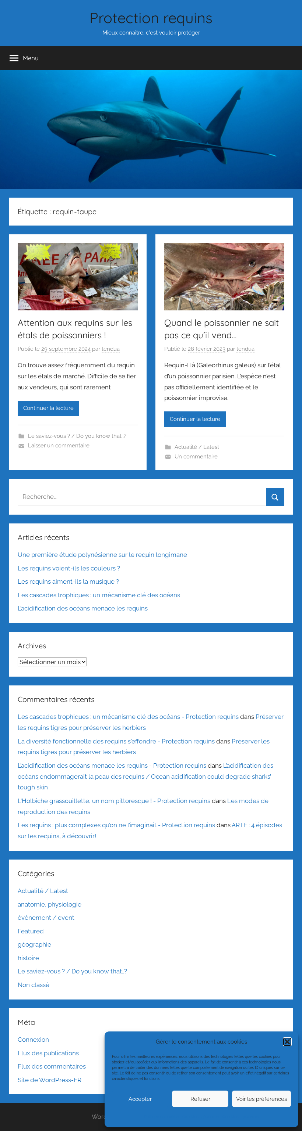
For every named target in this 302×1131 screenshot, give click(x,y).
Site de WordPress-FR (49, 1080)
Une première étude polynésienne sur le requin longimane (102, 554)
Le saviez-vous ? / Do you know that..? (77, 436)
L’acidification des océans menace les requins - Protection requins (112, 765)
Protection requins (151, 17)
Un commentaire (196, 456)
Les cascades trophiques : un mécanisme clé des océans (99, 595)
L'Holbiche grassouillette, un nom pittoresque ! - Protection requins (114, 800)
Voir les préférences (261, 1099)
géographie (34, 944)
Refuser (200, 1099)
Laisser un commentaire (58, 445)
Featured (31, 931)
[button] (287, 1041)
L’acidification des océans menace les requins (83, 608)
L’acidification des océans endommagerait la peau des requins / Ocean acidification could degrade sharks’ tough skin (145, 776)
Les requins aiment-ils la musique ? (68, 581)
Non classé (33, 984)
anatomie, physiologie (49, 904)
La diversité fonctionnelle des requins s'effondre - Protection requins (116, 741)
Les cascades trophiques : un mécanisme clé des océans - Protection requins (128, 716)
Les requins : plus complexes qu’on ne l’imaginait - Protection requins (116, 825)
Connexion (33, 1039)
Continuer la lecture (48, 408)
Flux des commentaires (52, 1066)
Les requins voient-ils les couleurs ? (69, 568)
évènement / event (46, 917)
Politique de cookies (161, 1117)
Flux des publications (48, 1053)
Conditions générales (200, 1117)
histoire (28, 958)
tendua (111, 349)
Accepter (140, 1099)
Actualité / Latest (197, 447)
